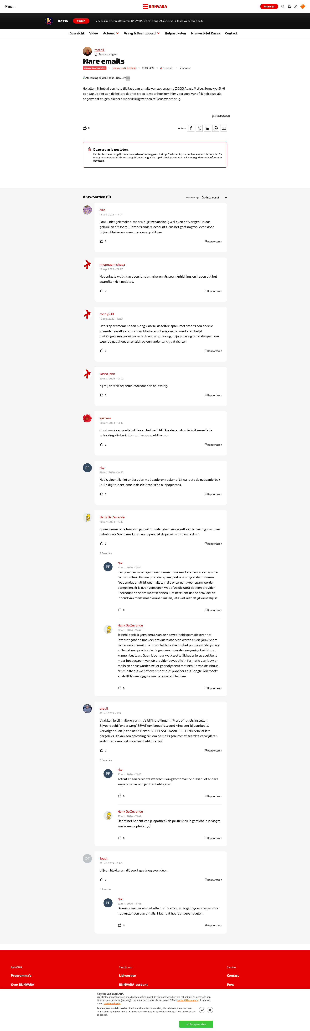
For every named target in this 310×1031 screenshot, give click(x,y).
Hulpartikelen (175, 33)
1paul (103, 858)
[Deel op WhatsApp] (215, 128)
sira (102, 210)
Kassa (63, 21)
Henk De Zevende (112, 517)
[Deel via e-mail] (224, 128)
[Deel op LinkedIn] (207, 128)
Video (93, 33)
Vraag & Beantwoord (140, 33)
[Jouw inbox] (289, 6)
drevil (104, 708)
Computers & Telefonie (124, 67)
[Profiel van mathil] (87, 51)
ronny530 (107, 314)
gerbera (105, 418)
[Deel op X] (199, 128)
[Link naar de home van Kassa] (49, 21)
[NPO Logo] (302, 6)
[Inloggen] (296, 6)
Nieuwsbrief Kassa (205, 33)
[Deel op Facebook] (191, 128)
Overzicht (76, 33)
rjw (102, 467)
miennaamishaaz (112, 264)
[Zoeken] (283, 6)
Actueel (109, 33)
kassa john (107, 374)
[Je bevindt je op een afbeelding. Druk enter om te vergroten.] (106, 77)
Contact (231, 33)
